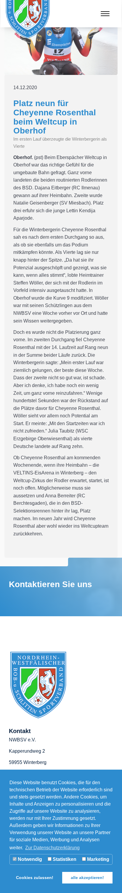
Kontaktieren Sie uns (50, 584)
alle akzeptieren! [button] (87, 877)
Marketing (97, 859)
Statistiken (64, 859)
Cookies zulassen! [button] (34, 877)
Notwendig (29, 859)
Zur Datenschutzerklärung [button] (52, 847)
